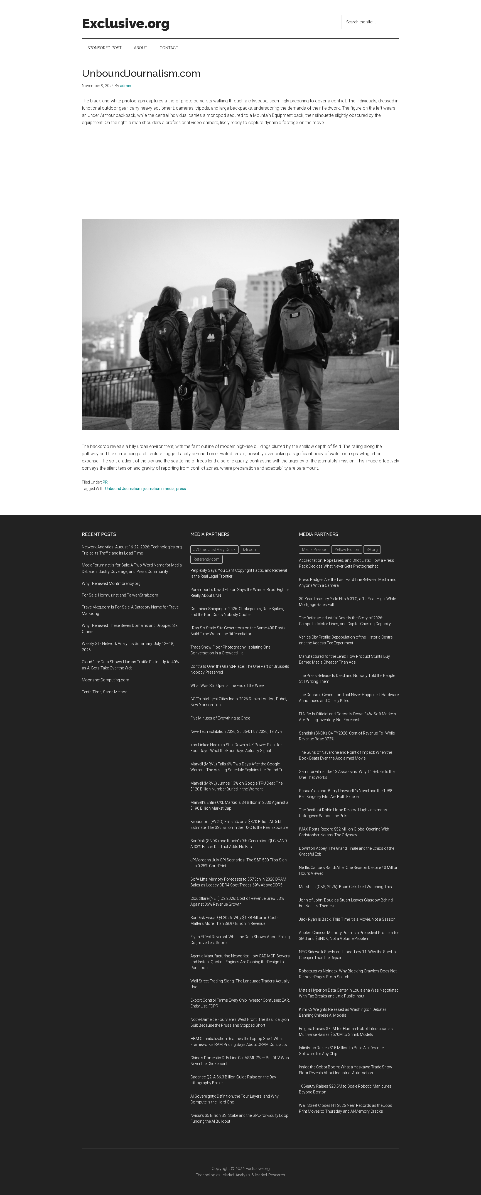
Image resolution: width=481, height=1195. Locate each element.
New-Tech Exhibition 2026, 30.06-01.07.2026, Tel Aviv (236, 731)
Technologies (208, 1175)
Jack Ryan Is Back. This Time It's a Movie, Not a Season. (347, 919)
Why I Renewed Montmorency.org (111, 583)
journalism (152, 488)
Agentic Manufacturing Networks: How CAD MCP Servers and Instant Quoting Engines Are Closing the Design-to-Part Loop (240, 962)
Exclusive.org (126, 23)
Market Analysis (236, 1175)
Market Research (270, 1175)
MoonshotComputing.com (105, 680)
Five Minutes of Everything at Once (220, 718)
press (181, 488)
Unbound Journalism (123, 488)
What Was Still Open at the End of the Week (227, 685)
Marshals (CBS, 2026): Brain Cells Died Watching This (345, 886)
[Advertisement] (240, 172)
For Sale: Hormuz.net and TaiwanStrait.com (120, 595)
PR (105, 482)
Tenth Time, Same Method (104, 692)
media (169, 488)
